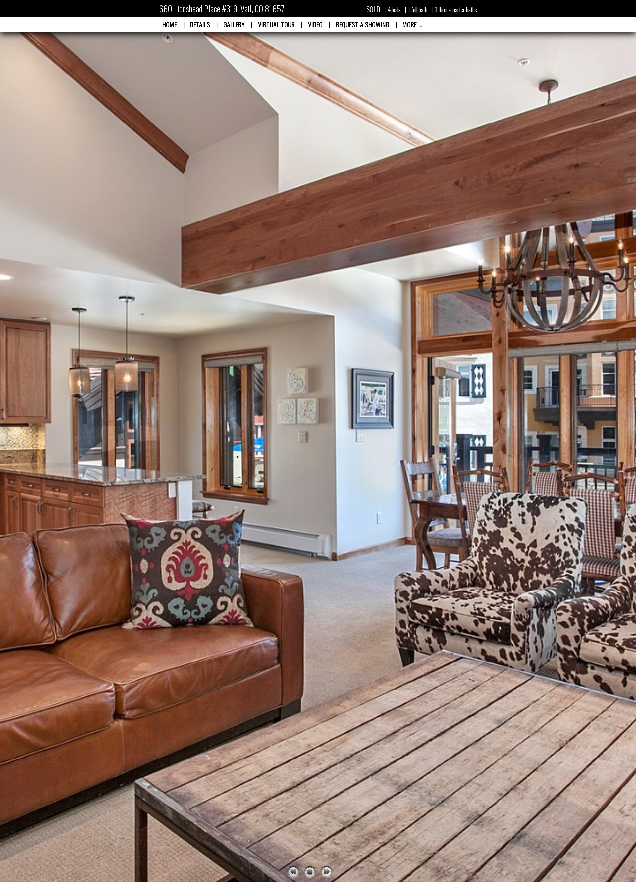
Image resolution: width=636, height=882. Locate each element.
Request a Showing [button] (362, 24)
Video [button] (315, 24)
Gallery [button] (234, 24)
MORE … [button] (412, 24)
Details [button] (200, 24)
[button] (276, 24)
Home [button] (169, 24)
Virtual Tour (276, 24)
